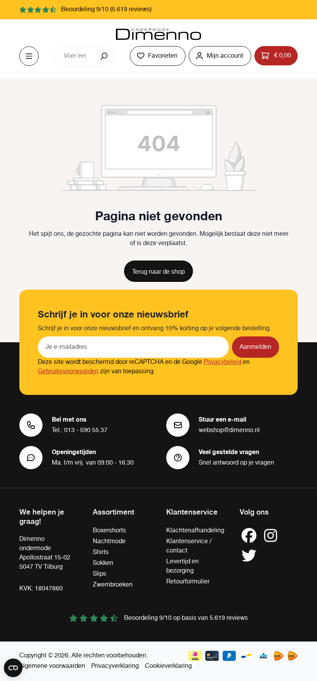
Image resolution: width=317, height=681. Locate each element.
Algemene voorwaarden (52, 666)
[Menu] (29, 56)
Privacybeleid (222, 362)
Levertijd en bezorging (182, 566)
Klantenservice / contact (188, 546)
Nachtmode (109, 541)
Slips (99, 574)
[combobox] (74, 56)
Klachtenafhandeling (195, 530)
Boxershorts (109, 530)
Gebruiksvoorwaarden (68, 371)
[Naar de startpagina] (158, 34)
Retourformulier (188, 582)
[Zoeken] (104, 56)
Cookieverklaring (168, 666)
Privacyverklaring (115, 666)
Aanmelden (255, 347)
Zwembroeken (113, 585)
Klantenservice (192, 511)
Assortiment (113, 511)
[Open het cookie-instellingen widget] (13, 668)
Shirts (101, 552)
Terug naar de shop (158, 272)
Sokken (103, 563)
